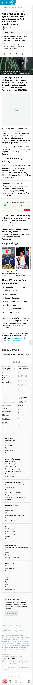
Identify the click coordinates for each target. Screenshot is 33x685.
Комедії (7, 536)
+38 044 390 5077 (23, 369)
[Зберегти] (28, 53)
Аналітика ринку (10, 566)
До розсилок (11, 613)
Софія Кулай (10, 28)
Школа (7, 550)
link (18, 376)
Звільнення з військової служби (15, 485)
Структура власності (23, 419)
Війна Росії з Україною (13, 459)
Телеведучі (5, 408)
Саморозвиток (9, 555)
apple (20, 625)
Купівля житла (9, 568)
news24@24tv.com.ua (8, 369)
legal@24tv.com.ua (23, 660)
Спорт (7, 577)
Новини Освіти (10, 545)
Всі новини (9, 438)
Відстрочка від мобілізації (13, 495)
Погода (7, 453)
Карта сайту (21, 425)
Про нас (4, 396)
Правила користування (6, 415)
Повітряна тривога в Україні (13, 469)
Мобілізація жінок (10, 490)
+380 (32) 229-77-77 (13, 658)
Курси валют (9, 510)
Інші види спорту (10, 589)
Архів (19, 422)
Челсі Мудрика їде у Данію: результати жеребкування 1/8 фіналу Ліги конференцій (24, 7)
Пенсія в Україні (10, 520)
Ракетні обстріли (10, 461)
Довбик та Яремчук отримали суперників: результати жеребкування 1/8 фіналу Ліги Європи (16, 150)
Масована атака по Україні (13, 471)
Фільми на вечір (10, 534)
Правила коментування (22, 406)
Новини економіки (12, 505)
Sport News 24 (6, 7)
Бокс (6, 579)
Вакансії (20, 416)
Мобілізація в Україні (13, 482)
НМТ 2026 (8, 552)
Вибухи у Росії (9, 474)
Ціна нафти (8, 508)
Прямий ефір (9, 445)
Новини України (10, 443)
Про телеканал (6, 405)
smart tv (7, 630)
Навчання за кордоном (12, 557)
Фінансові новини (10, 513)
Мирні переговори (10, 466)
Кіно (6, 526)
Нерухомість (9, 563)
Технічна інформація (24, 410)
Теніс (6, 584)
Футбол (14, 7)
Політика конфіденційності (7, 419)
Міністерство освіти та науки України (16, 547)
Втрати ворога (9, 476)
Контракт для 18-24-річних (13, 492)
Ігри (19, 428)
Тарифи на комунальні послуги (14, 515)
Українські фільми (10, 531)
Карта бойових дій (10, 464)
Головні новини (10, 440)
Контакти (20, 413)
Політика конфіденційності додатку (23, 397)
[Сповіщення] (31, 2)
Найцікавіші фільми (11, 529)
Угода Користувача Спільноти (23, 402)
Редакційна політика (8, 402)
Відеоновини (9, 448)
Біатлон (7, 587)
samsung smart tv (20, 630)
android (7, 625)
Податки (7, 518)
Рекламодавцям (6, 411)
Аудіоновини (9, 450)
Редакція (4, 399)
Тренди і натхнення (11, 571)
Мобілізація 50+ (10, 487)
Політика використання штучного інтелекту (7, 424)
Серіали (7, 539)
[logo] (12, 2)
